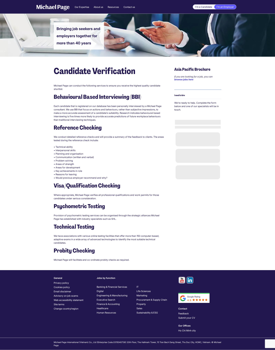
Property (141, 304)
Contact (182, 308)
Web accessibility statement (68, 300)
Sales (139, 308)
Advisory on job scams (66, 295)
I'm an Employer (225, 6)
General (58, 278)
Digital (100, 291)
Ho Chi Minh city (187, 330)
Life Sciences (143, 291)
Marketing (141, 295)
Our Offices (184, 325)
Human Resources (106, 312)
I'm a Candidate (203, 6)
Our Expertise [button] (82, 7)
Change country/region (66, 308)
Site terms (59, 304)
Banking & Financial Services (112, 286)
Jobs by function (106, 278)
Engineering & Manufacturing (112, 295)
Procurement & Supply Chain (151, 299)
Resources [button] (113, 7)
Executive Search (106, 299)
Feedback (183, 313)
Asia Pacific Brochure (192, 69)
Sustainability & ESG (147, 312)
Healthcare (102, 308)
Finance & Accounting (108, 304)
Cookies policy (62, 287)
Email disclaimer (62, 291)
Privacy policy (61, 282)
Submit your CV (186, 317)
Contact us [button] (129, 7)
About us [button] (98, 7)
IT (137, 286)
